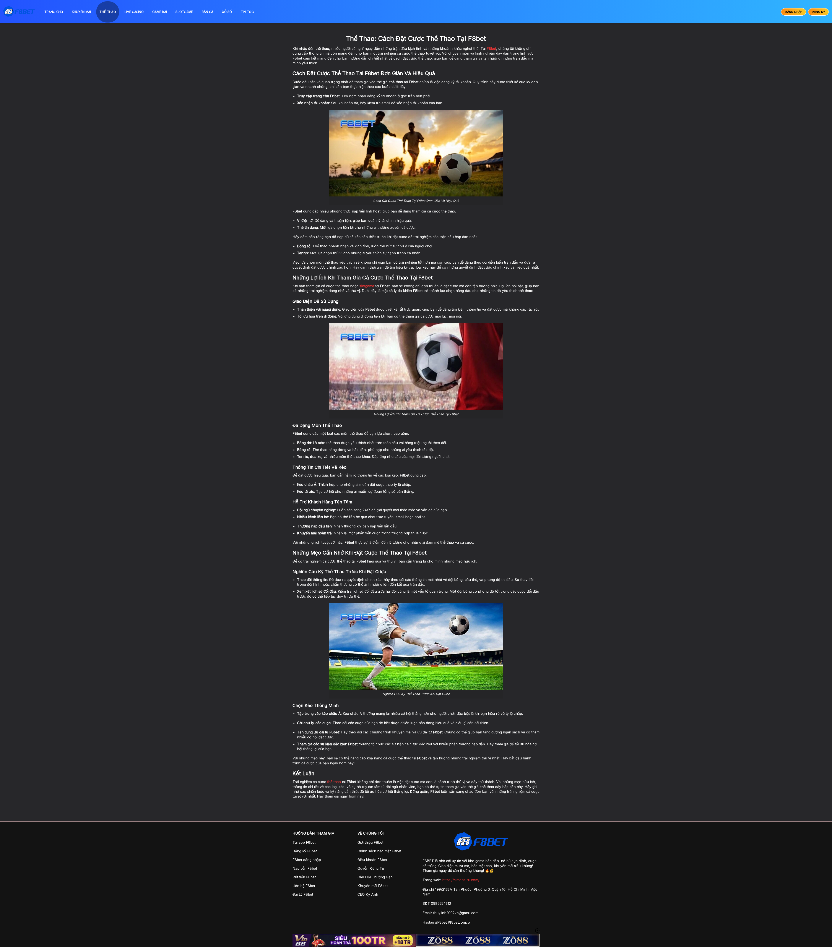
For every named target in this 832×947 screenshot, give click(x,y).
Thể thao (107, 12)
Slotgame (184, 12)
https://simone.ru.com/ (460, 880)
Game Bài (159, 12)
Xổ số (227, 12)
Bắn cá (207, 12)
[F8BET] (19, 11)
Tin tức (247, 12)
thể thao (334, 782)
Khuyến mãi (81, 12)
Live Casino (134, 12)
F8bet (491, 48)
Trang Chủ (53, 12)
